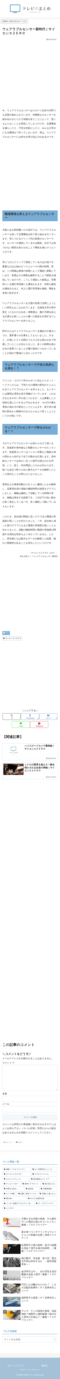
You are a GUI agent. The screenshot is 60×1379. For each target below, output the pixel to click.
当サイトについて (15, 1365)
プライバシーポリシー (30, 1370)
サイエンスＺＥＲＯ (13, 638)
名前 (4, 1093)
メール (5, 1104)
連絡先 (44, 1365)
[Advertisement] (30, 73)
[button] (54, 1339)
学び (7, 633)
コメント (8, 1062)
